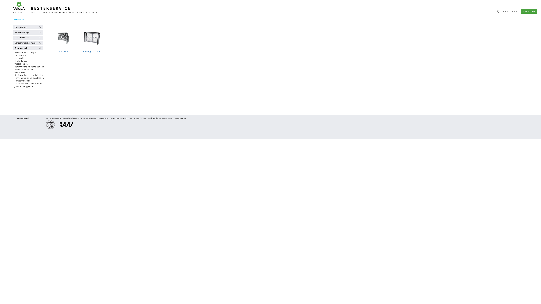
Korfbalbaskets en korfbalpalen (29, 75)
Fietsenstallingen (22, 32)
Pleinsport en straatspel (25, 52)
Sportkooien (20, 55)
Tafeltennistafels (22, 80)
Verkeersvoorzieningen (25, 43)
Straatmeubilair (22, 37)
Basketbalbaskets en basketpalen (24, 71)
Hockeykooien (21, 61)
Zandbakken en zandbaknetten (29, 83)
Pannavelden (20, 58)
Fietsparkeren (21, 27)
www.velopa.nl (23, 118)
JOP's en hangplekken (24, 86)
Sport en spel (21, 48)
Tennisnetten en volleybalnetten (29, 78)
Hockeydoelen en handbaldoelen (29, 66)
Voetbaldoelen (21, 63)
